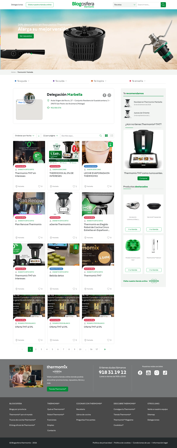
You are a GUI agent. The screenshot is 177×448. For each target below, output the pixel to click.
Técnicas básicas (91, 166)
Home (13, 72)
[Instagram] (156, 373)
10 (80, 349)
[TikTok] (165, 373)
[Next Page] (105, 349)
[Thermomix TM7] (98, 257)
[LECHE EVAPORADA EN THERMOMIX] (98, 155)
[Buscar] (163, 4)
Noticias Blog (20, 166)
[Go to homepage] (83, 4)
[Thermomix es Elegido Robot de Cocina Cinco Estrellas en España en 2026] (98, 206)
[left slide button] (13, 53)
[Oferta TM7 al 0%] (29, 309)
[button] (125, 4)
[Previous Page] (22, 349)
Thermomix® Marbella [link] (25, 72)
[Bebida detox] (63, 257)
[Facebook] (140, 373)
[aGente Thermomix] (63, 206)
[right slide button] (20, 53)
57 (97, 349)
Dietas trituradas (56, 269)
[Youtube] (148, 373)
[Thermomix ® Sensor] (154, 245)
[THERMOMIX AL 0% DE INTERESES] (63, 155)
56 (91, 349)
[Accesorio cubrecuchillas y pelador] (133, 204)
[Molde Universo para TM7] (133, 245)
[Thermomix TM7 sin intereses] (29, 257)
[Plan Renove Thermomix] (29, 206)
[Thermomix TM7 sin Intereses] (29, 155)
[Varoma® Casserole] (154, 204)
